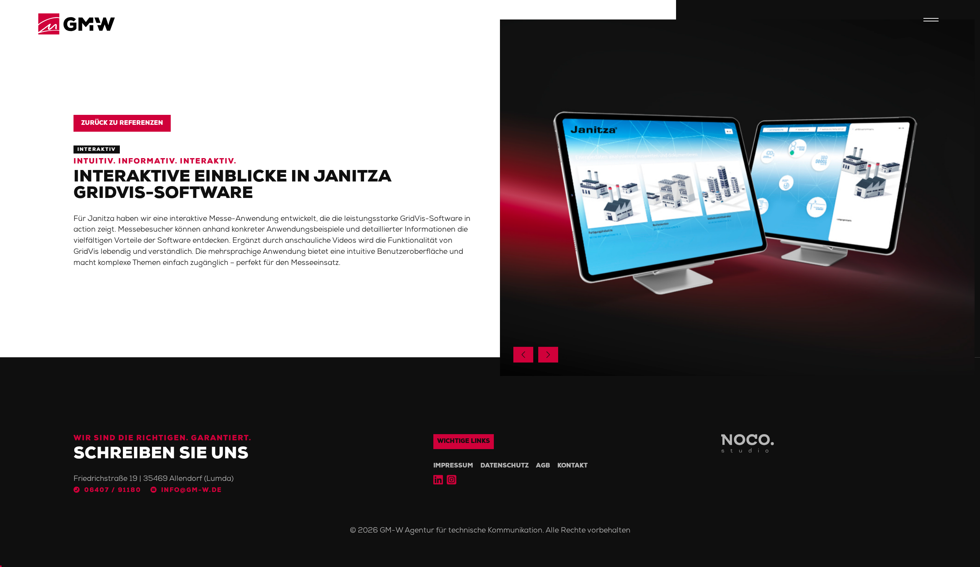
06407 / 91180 (112, 490)
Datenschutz (504, 466)
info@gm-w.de (191, 490)
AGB (543, 466)
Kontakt (572, 466)
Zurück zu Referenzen (122, 123)
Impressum (453, 466)
